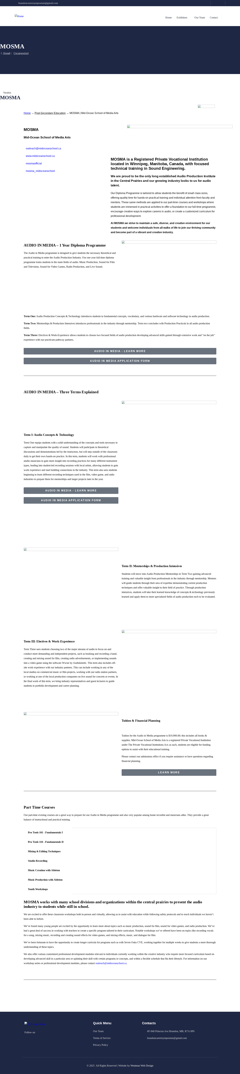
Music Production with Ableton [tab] (45, 879)
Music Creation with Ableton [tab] (44, 870)
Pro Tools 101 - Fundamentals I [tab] (45, 832)
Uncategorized (21, 53)
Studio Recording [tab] (37, 860)
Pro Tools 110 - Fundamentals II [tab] (46, 842)
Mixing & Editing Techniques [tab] (44, 851)
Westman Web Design (141, 1065)
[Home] (19, 16)
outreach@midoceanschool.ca (111, 963)
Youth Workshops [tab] (38, 889)
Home (6, 53)
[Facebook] (215, 3)
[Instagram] (221, 3)
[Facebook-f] (39, 1032)
